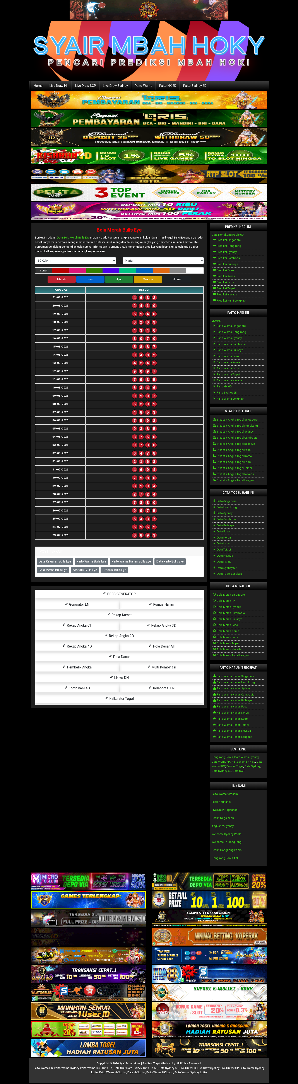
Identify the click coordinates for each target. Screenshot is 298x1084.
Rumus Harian (163, 604)
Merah (61, 279)
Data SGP (238, 770)
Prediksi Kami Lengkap (231, 300)
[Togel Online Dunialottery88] (209, 937)
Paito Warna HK (43, 1068)
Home (38, 86)
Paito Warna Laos (227, 368)
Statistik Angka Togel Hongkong (237, 425)
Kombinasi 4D (79, 688)
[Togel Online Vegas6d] (88, 937)
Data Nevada (224, 555)
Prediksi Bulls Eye (114, 570)
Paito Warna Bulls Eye (91, 561)
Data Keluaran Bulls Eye (55, 561)
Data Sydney (224, 513)
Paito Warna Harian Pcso (232, 706)
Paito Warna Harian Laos (232, 718)
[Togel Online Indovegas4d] (209, 1048)
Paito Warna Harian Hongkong (235, 682)
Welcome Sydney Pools (226, 834)
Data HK (107, 1068)
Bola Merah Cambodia (230, 613)
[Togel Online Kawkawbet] (88, 918)
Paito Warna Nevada (229, 380)
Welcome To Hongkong (226, 842)
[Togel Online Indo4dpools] (88, 1048)
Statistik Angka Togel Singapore (236, 419)
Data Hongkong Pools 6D (228, 234)
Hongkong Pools (222, 757)
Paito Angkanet (221, 801)
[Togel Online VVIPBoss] (149, 100)
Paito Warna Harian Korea (232, 712)
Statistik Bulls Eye (85, 570)
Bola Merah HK (225, 600)
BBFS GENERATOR (121, 594)
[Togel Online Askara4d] (88, 955)
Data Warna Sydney (246, 757)
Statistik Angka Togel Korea (234, 456)
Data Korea (223, 537)
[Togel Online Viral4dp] (149, 211)
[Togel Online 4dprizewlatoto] (88, 1011)
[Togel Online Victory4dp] (88, 900)
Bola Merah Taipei (227, 643)
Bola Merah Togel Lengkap (233, 655)
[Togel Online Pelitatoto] (149, 192)
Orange (148, 279)
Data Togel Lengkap (229, 573)
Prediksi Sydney (226, 252)
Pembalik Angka (79, 667)
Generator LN (78, 604)
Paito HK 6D (167, 86)
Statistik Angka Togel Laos (233, 462)
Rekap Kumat (121, 615)
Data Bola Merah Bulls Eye (73, 237)
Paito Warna (143, 86)
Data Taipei (223, 549)
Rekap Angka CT (79, 625)
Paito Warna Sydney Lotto (191, 1072)
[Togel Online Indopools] (209, 1011)
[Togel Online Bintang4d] (88, 974)
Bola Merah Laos (227, 637)
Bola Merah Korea (227, 631)
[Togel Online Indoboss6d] (209, 881)
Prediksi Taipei (225, 288)
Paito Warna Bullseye (229, 350)
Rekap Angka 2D (121, 636)
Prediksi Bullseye (227, 264)
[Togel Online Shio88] (209, 1029)
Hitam (177, 279)
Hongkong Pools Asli (225, 858)
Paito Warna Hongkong (231, 332)
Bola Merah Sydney (228, 606)
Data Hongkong (226, 507)
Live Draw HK (59, 86)
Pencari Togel (234, 766)
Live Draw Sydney (115, 86)
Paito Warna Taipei (228, 374)
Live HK (216, 320)
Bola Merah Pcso (227, 625)
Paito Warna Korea (228, 362)
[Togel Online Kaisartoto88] (88, 1029)
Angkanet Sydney (223, 826)
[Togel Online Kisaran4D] (149, 155)
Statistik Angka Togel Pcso (233, 450)
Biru (90, 279)
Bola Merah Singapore (230, 594)
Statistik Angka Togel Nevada (235, 474)
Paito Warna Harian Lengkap (234, 736)
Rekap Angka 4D (79, 646)
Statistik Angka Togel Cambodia (236, 437)
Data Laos (223, 543)
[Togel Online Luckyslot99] (209, 900)
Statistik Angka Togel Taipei (234, 468)
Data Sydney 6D (226, 567)
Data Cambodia (226, 519)
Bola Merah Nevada (228, 649)
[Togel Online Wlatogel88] (88, 992)
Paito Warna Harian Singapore (235, 676)
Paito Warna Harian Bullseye (234, 700)
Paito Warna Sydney (229, 338)
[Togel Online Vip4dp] (209, 918)
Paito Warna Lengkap (230, 398)
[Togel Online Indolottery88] (209, 974)
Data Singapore (226, 501)
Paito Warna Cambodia (231, 344)
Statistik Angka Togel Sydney (234, 431)
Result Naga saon (223, 818)
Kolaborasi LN (163, 688)
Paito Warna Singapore (231, 325)
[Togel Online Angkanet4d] (209, 992)
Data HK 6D (223, 561)
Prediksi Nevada (226, 294)
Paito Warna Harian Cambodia (235, 694)
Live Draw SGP (85, 86)
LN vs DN (121, 678)
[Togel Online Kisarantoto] (149, 174)
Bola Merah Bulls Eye (119, 230)
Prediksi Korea (225, 276)
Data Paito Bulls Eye (170, 561)
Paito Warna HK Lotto (112, 1072)
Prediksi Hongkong (228, 245)
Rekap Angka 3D (163, 625)
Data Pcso (223, 531)
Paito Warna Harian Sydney (233, 688)
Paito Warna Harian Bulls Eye (131, 561)
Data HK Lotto (136, 1072)
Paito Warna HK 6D (243, 761)
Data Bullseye (225, 525)
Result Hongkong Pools (226, 850)
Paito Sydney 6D (194, 86)
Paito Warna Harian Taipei (232, 724)
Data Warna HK (221, 761)
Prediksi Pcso (225, 270)
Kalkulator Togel (121, 699)
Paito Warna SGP (90, 1068)
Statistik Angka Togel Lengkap (235, 480)
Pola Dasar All (163, 646)
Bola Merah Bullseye (229, 619)
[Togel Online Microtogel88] (88, 881)
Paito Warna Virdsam (225, 794)
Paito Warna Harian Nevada (233, 730)
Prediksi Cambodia (228, 258)
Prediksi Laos (225, 282)
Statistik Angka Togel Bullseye (235, 443)
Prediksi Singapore (228, 240)
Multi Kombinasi (163, 667)
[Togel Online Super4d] (149, 137)
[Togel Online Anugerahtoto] (209, 955)
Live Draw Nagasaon (225, 809)
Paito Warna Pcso (227, 356)
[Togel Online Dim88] (149, 118)
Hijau (119, 279)
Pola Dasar (121, 657)
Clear (43, 270)
